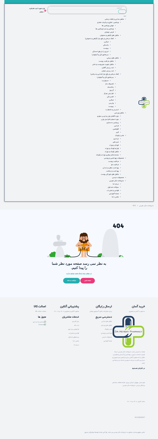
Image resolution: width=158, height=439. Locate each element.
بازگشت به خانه (71, 280)
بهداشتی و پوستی (106, 333)
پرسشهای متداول (73, 337)
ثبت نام (76, 325)
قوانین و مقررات (74, 333)
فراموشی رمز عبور (73, 329)
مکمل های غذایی (106, 321)
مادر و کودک (108, 329)
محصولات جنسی (107, 337)
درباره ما (76, 345)
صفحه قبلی (87, 280)
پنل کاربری (75, 321)
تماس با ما (76, 341)
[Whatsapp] (136, 426)
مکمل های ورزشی (106, 325)
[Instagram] (142, 426)
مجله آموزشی (108, 341)
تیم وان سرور (89, 432)
